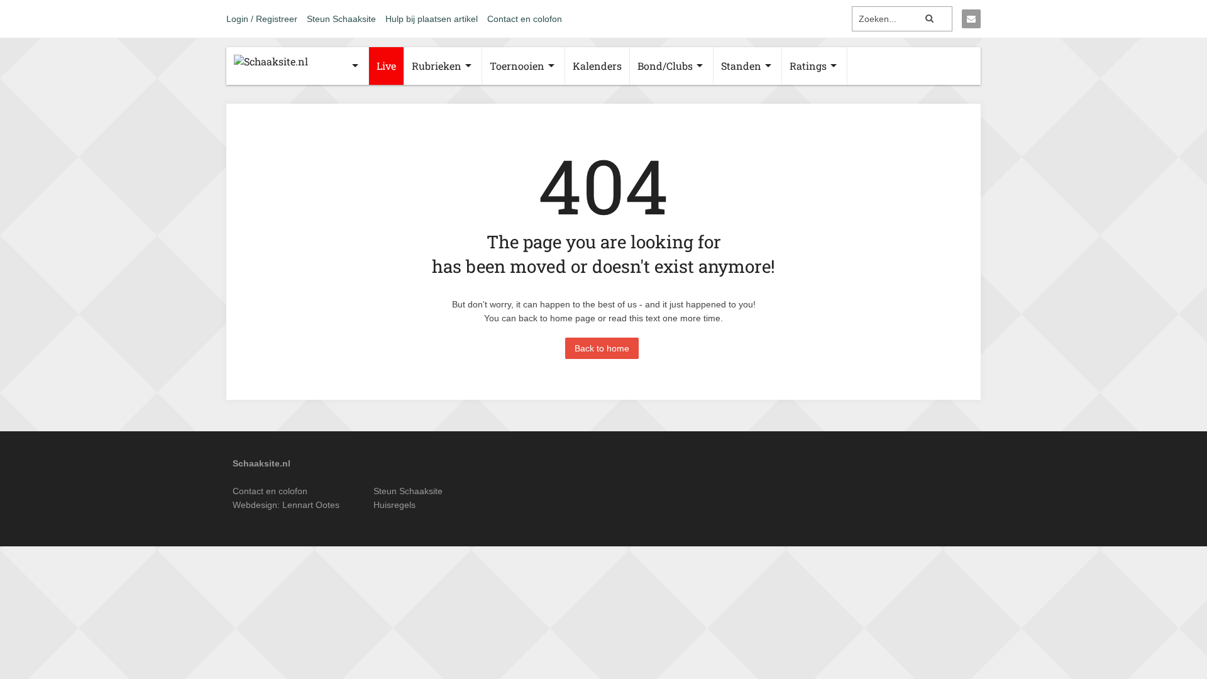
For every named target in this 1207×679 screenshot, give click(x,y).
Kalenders (597, 65)
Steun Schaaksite (341, 19)
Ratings (808, 65)
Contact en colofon (524, 19)
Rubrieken (436, 65)
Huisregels (394, 505)
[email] (971, 18)
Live (386, 65)
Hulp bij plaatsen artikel (431, 19)
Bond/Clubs (665, 65)
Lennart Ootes (310, 505)
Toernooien (517, 65)
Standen (741, 65)
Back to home (602, 348)
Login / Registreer (261, 19)
